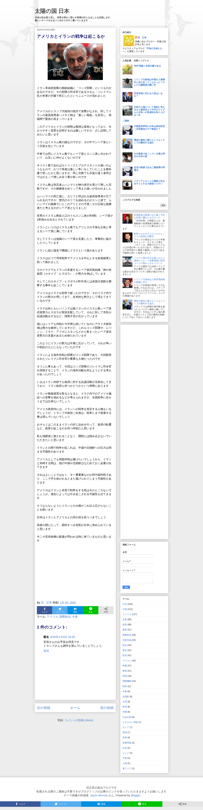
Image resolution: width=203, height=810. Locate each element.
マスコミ (126, 660)
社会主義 (126, 717)
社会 (124, 748)
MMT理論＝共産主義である (147, 66)
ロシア (125, 727)
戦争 (124, 686)
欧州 (124, 707)
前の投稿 (107, 708)
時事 (124, 666)
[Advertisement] (75, 573)
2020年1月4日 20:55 (62, 636)
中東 (75, 616)
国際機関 (126, 681)
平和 (124, 758)
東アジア (126, 768)
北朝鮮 (125, 696)
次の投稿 (43, 708)
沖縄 (124, 712)
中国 (124, 609)
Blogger (135, 795)
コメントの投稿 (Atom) (79, 720)
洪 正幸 (142, 37)
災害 (124, 619)
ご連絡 (125, 120)
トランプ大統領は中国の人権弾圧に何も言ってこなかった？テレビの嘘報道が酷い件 (149, 82)
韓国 (124, 676)
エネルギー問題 (130, 722)
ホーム (75, 708)
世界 (124, 737)
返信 (46, 650)
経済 (124, 655)
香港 (124, 671)
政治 (124, 645)
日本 (124, 604)
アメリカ (52, 616)
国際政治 (65, 616)
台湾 (124, 701)
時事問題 (126, 743)
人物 (124, 763)
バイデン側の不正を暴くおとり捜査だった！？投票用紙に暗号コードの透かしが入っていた (149, 260)
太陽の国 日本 (52, 11)
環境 (124, 732)
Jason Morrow (99, 795)
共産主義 (126, 640)
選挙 (124, 629)
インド (125, 753)
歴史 (124, 650)
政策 (124, 624)
